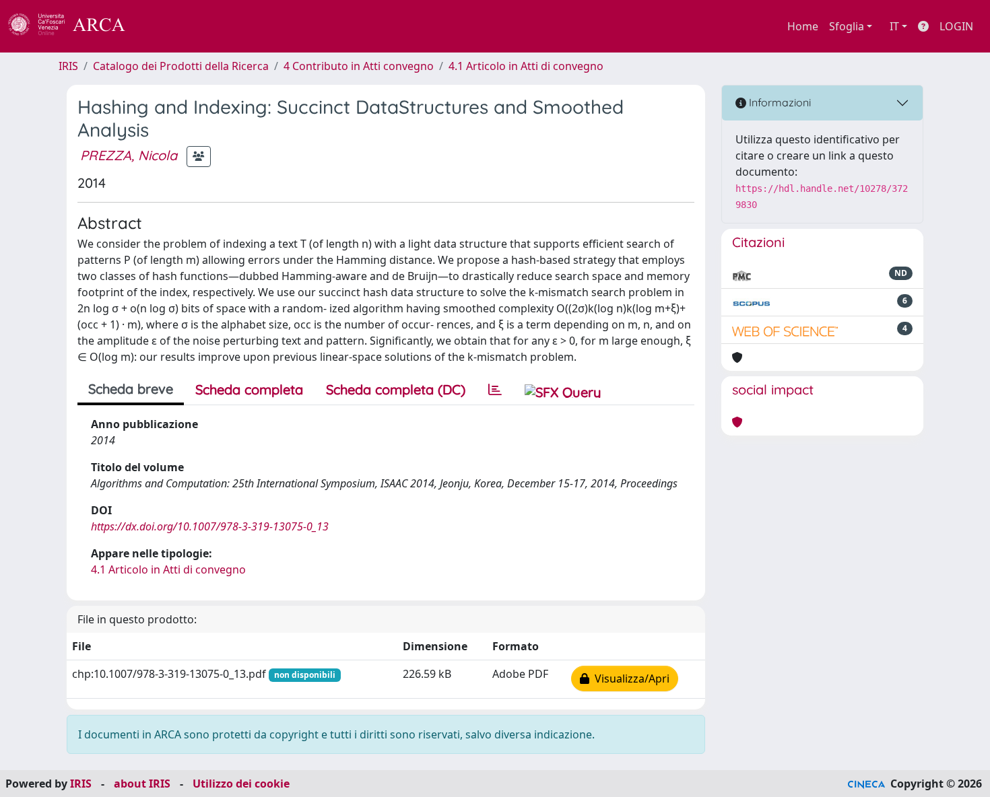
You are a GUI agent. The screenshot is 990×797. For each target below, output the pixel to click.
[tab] (495, 390)
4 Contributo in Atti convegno (359, 66)
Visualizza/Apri (629, 678)
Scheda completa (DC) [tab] (395, 389)
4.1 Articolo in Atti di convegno (526, 66)
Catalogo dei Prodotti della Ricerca (181, 66)
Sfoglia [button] (846, 26)
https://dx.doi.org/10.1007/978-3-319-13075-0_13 (210, 526)
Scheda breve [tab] (130, 388)
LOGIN (956, 26)
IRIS (68, 66)
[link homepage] (74, 26)
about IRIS (142, 783)
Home (802, 26)
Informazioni (778, 102)
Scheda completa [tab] (249, 389)
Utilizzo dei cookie (241, 783)
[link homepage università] (161, 26)
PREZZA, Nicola (128, 155)
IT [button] (894, 26)
